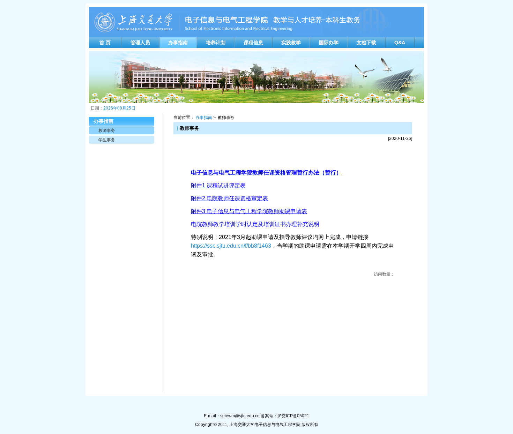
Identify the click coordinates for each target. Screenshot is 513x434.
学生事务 (106, 139)
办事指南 (178, 42)
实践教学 (291, 42)
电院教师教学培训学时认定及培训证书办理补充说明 (255, 224)
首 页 (105, 42)
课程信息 (253, 42)
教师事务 (106, 130)
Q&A (399, 42)
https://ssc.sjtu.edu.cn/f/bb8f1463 (231, 246)
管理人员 (140, 42)
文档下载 (366, 42)
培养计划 (215, 42)
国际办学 (329, 42)
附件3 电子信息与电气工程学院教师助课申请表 (249, 211)
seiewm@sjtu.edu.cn (240, 415)
